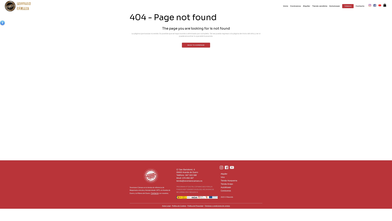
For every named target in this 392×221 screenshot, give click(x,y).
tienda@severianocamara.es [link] (189, 181)
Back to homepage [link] (196, 45)
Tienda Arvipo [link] (227, 184)
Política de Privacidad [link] (195, 206)
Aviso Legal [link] (166, 206)
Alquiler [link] (224, 174)
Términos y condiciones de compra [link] (217, 206)
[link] (2, 22)
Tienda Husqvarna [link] (229, 180)
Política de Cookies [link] (179, 206)
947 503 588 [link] (191, 175)
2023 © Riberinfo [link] (227, 197)
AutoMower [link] (226, 187)
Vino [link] (223, 177)
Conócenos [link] (226, 191)
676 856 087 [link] (188, 178)
